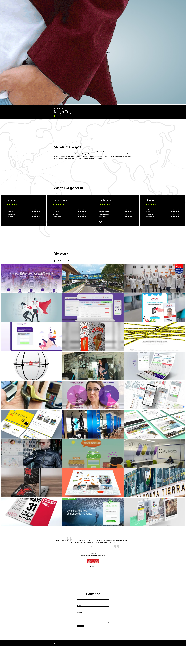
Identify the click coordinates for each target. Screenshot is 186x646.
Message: (79, 612)
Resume (58, 115)
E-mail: (79, 605)
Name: (79, 598)
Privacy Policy (128, 643)
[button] (90, 566)
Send (80, 626)
